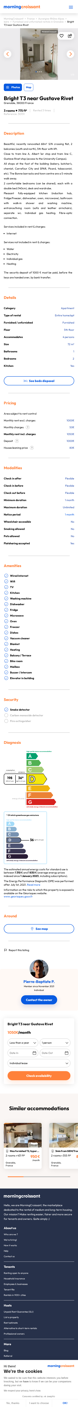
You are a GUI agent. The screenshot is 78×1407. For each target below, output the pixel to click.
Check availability (39, 1076)
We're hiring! (10, 1239)
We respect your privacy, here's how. (22, 1390)
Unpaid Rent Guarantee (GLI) (19, 1311)
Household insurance (14, 1278)
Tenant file (9, 1289)
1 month (69, 514)
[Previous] (7, 54)
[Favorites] (61, 36)
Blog (6, 1350)
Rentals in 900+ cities (15, 1295)
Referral (8, 1355)
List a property (11, 1317)
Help (6, 1250)
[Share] (70, 36)
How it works (10, 1245)
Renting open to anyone (16, 1273)
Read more (33, 884)
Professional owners (14, 1333)
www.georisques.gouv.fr (18, 896)
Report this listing (19, 950)
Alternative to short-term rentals (20, 1328)
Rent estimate (11, 1322)
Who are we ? (11, 1234)
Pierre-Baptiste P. (39, 981)
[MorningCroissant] (22, 8)
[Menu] (71, 7)
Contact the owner (39, 1000)
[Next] (70, 54)
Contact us (9, 1256)
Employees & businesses (16, 1284)
